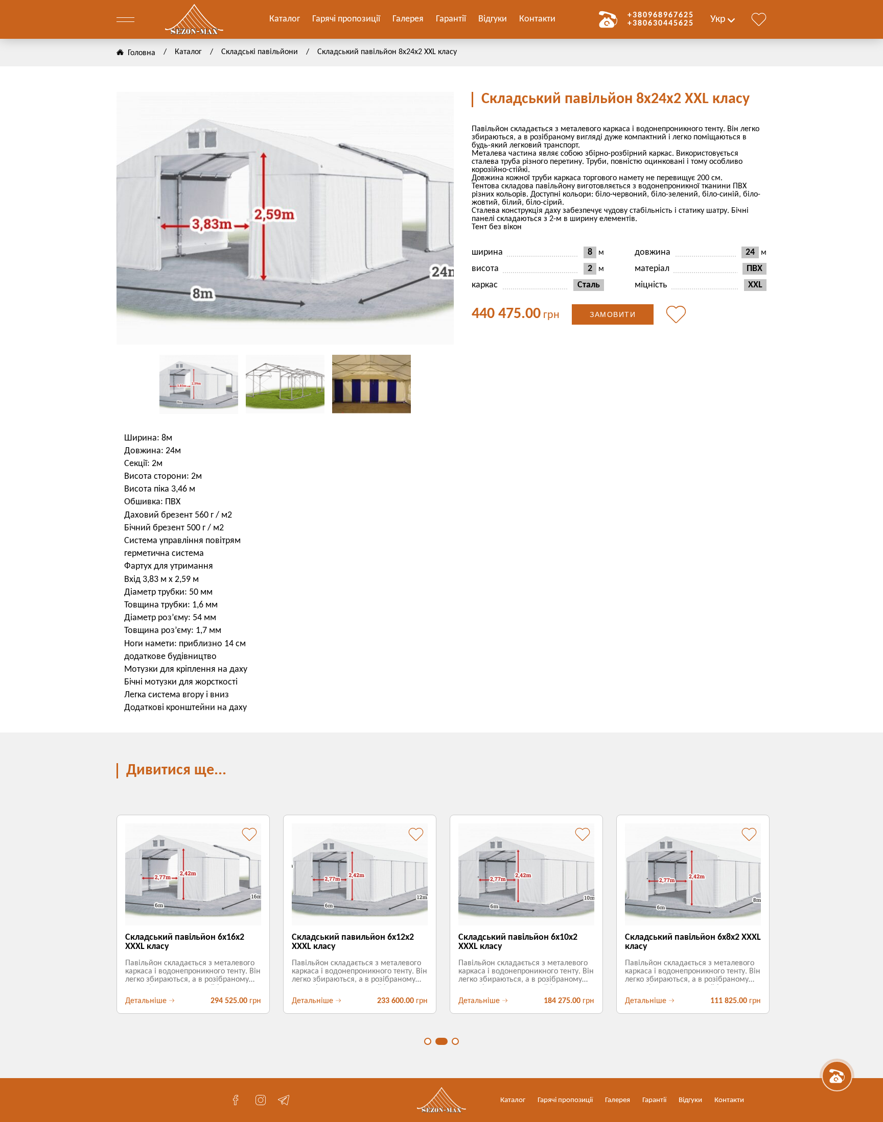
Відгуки (492, 19)
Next (433, 218)
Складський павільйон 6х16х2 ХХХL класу (184, 942)
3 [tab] (455, 1041)
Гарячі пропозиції (346, 19)
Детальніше (146, 1001)
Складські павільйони (259, 52)
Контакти (537, 19)
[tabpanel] (192, 914)
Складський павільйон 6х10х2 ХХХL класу (517, 942)
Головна (141, 53)
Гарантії (451, 19)
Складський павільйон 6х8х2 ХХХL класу (693, 942)
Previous (137, 218)
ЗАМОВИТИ (613, 314)
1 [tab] (427, 1041)
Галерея (408, 19)
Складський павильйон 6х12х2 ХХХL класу (353, 942)
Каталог (284, 19)
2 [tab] (441, 1041)
